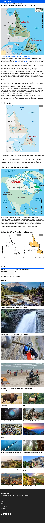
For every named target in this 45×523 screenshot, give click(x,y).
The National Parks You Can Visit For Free (32, 436)
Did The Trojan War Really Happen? (31, 420)
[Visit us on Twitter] (6, 514)
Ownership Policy (4, 510)
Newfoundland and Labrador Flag (10, 263)
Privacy (2, 501)
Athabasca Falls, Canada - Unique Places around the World (14, 307)
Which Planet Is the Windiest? (7, 420)
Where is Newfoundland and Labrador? (15, 56)
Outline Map (25, 56)
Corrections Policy (4, 508)
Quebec (25, 61)
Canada (29, 58)
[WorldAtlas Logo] (7, 1)
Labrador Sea (17, 61)
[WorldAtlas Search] (43, 1)
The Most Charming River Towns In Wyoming (11, 469)
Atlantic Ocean (38, 60)
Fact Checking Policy (4, 506)
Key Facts (29, 56)
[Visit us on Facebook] (4, 514)
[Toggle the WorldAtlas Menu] (1, 1)
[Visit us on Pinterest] (8, 514)
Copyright (2, 503)
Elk (24, 405)
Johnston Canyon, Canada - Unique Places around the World (14, 334)
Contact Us (3, 499)
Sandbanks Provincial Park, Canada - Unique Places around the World (16, 388)
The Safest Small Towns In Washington (31, 485)
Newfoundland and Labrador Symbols (23, 263)
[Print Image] (41, 8)
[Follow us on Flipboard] (1, 514)
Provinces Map (4, 56)
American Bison (4, 405)
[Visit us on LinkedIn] (10, 514)
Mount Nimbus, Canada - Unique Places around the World (13, 361)
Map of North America (13, 228)
